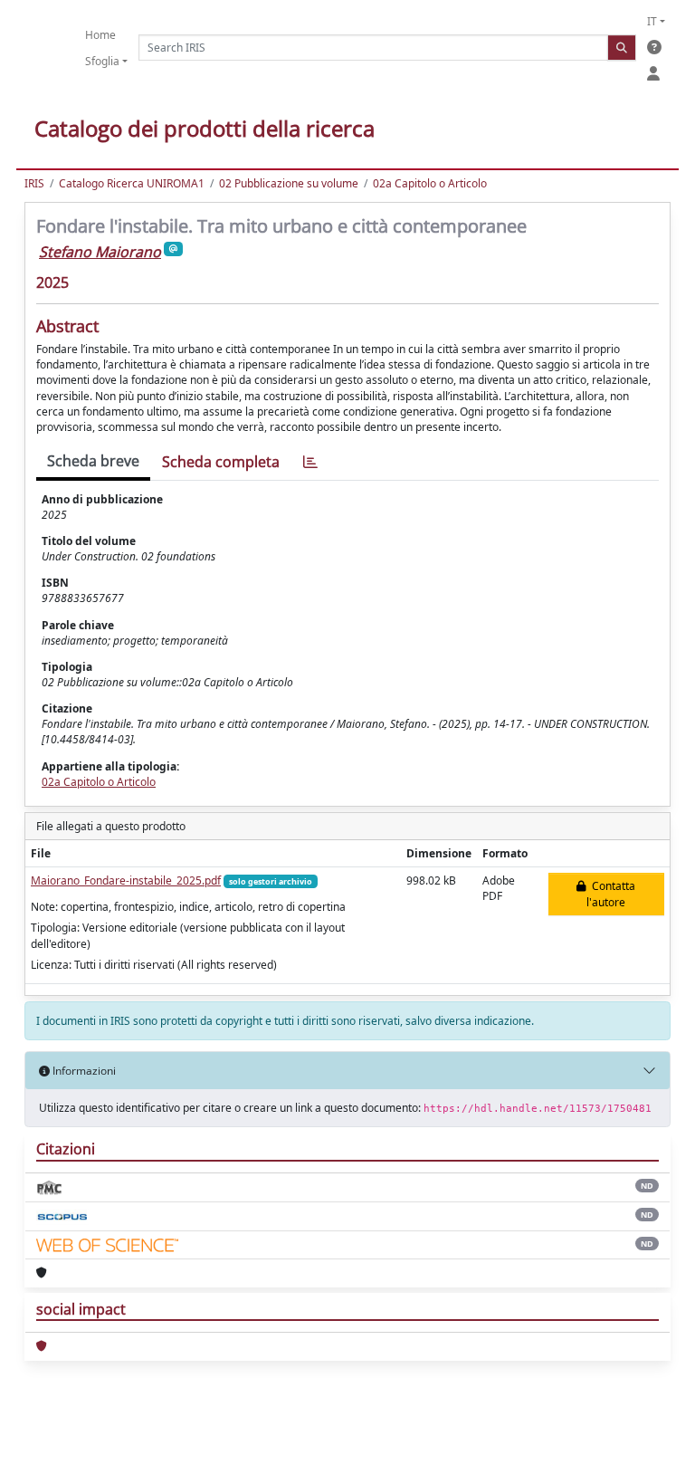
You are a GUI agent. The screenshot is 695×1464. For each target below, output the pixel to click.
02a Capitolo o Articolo (430, 183)
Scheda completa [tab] (221, 462)
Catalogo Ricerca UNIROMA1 (132, 183)
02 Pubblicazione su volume (288, 183)
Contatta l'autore (610, 894)
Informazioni (83, 1070)
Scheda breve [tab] (93, 461)
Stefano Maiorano (100, 252)
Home (100, 35)
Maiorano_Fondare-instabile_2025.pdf (126, 880)
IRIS (34, 183)
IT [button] (652, 21)
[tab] (310, 462)
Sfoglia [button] (102, 61)
